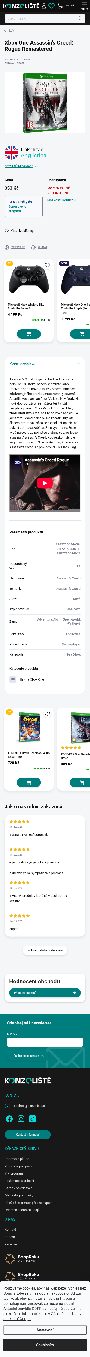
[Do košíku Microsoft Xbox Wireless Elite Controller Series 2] (29, 334)
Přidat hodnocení (25, 992)
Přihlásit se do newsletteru (28, 1055)
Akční (57, 619)
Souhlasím (45, 1345)
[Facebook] (9, 1118)
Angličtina (73, 634)
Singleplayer (71, 644)
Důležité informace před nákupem (28, 1203)
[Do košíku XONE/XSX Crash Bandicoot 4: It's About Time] (29, 782)
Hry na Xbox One (32, 679)
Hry (69, 654)
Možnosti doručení (61, 200)
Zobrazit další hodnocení (45, 950)
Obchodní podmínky (19, 1195)
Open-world (71, 619)
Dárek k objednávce (18, 1188)
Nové (77, 599)
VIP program (14, 1173)
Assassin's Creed (68, 578)
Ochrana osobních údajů (22, 1210)
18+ (78, 566)
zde (41, 1314)
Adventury (44, 619)
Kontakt (10, 1229)
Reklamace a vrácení (19, 1181)
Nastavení (45, 1330)
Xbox (77, 654)
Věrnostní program (18, 1166)
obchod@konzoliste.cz (30, 1106)
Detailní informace (19, 166)
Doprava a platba (17, 1159)
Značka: (14, 63)
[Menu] (84, 6)
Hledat (79, 18)
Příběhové (73, 624)
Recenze (11, 1244)
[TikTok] (32, 1118)
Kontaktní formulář (28, 1134)
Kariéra (10, 1237)
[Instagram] (20, 1118)
